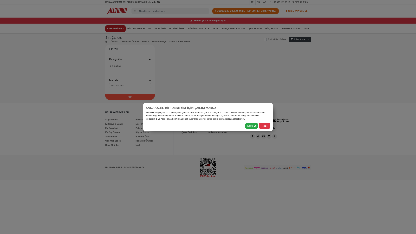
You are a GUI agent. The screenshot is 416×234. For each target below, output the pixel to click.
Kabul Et (251, 125)
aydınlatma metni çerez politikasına (206, 119)
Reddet (264, 125)
